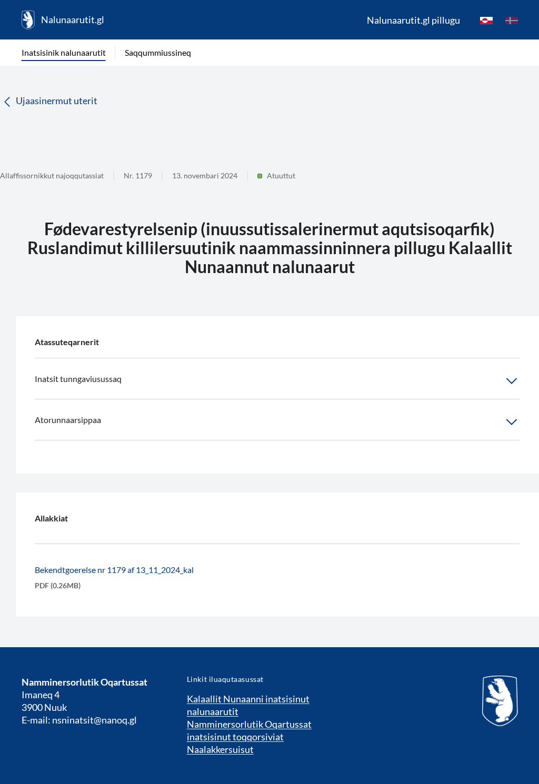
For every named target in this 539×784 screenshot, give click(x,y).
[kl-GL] (486, 20)
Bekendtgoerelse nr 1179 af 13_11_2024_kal (114, 570)
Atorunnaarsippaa (68, 420)
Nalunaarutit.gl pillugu (413, 20)
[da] (511, 20)
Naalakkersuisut (220, 749)
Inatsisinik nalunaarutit (64, 52)
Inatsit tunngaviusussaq (78, 379)
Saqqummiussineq (158, 52)
